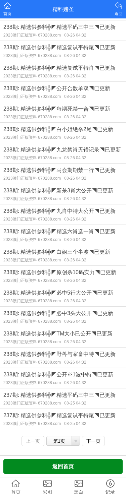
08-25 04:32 (75, 403)
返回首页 (63, 466)
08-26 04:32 (75, 35)
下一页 (93, 441)
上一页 (33, 441)
